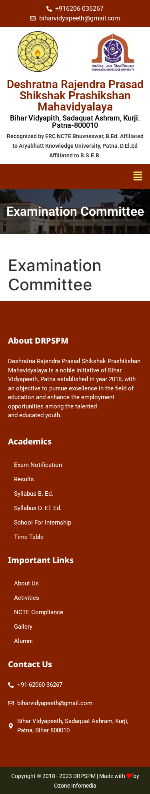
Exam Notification (38, 464)
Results (24, 479)
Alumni (23, 641)
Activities (26, 597)
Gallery (23, 626)
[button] (115, 176)
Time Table (29, 537)
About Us (26, 583)
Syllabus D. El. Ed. (38, 508)
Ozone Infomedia (75, 785)
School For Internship (42, 522)
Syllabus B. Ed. (33, 493)
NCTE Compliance (38, 612)
